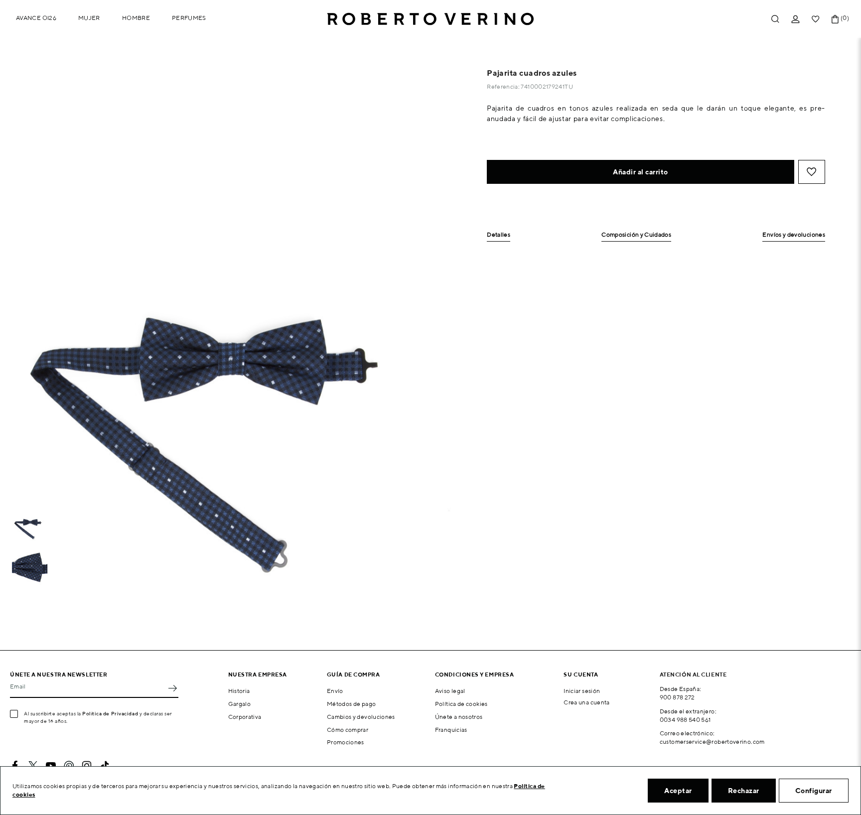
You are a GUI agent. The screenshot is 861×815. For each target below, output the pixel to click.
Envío (335, 690)
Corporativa (245, 716)
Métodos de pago (351, 703)
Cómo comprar (347, 729)
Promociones (345, 742)
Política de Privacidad (110, 713)
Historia (239, 690)
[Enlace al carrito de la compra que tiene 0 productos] (835, 19)
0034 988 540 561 (685, 719)
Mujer (89, 17)
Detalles (498, 235)
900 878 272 (677, 697)
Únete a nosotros (459, 716)
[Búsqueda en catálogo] (775, 19)
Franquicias (451, 729)
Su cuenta (581, 674)
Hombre (136, 17)
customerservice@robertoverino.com (712, 741)
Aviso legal (450, 690)
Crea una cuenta (586, 702)
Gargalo (239, 703)
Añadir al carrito (640, 172)
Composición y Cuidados (636, 235)
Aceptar (678, 791)
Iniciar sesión (582, 690)
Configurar (813, 791)
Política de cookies (461, 703)
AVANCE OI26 (36, 17)
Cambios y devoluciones (361, 716)
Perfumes (189, 17)
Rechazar (743, 791)
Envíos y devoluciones (793, 235)
